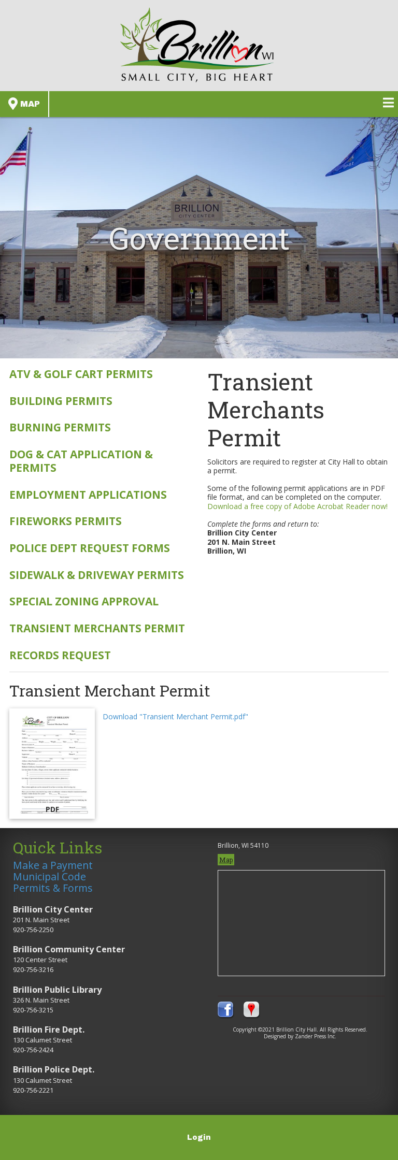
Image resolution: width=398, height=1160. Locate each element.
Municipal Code (49, 876)
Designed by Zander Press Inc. (300, 1036)
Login (199, 1137)
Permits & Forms (53, 888)
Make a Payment (53, 865)
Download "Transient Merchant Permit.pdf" (175, 716)
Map (29, 103)
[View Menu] (388, 102)
